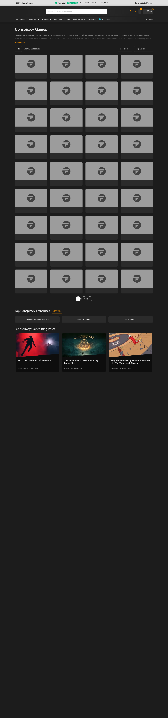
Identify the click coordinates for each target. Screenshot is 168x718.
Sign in (133, 11)
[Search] (104, 11)
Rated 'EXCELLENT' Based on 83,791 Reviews (96, 3)
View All (57, 311)
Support (149, 19)
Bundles (45, 19)
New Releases (79, 19)
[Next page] (89, 298)
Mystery (92, 19)
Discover (19, 19)
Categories (32, 19)
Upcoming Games (62, 19)
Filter (18, 49)
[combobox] (87, 11)
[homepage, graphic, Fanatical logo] (28, 11)
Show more (20, 43)
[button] (24, 3)
